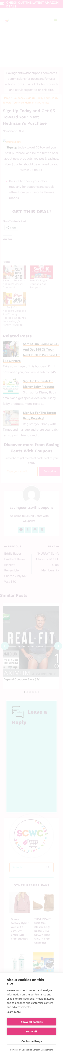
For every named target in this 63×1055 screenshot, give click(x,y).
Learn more (14, 1012)
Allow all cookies (32, 1022)
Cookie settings (31, 1041)
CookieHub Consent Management (37, 1049)
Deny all (31, 1031)
